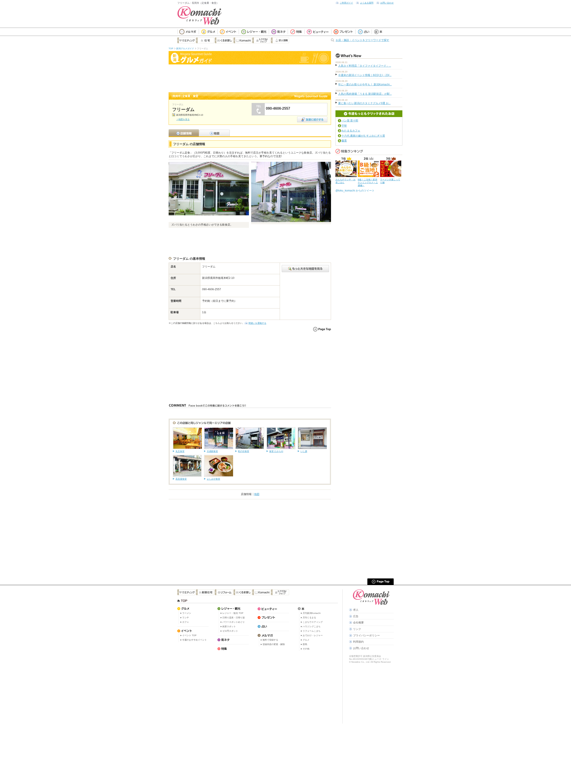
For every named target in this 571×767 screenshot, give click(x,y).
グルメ (306, 640)
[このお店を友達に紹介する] (312, 118)
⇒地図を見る (183, 119)
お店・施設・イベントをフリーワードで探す (362, 40)
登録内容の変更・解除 (274, 644)
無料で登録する (270, 640)
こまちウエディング (313, 622)
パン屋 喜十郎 (349, 120)
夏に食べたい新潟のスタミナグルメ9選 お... (364, 103)
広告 (355, 616)
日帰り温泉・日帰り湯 (233, 617)
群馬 (305, 644)
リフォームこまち (312, 631)
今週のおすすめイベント (194, 640)
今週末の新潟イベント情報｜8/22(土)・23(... (364, 75)
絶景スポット (229, 626)
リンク (357, 629)
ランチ (185, 617)
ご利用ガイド (346, 3)
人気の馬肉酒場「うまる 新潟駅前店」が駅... (365, 93)
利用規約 (358, 641)
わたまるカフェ (350, 130)
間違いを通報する (257, 323)
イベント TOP (189, 635)
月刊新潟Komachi (312, 613)
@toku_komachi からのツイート (354, 190)
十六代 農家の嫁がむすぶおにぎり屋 (363, 135)
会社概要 (358, 622)
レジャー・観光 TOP (232, 613)
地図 (256, 494)
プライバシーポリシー (366, 635)
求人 (355, 609)
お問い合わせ (387, 3)
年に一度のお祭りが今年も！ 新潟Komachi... (365, 84)
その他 (306, 649)
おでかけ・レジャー (313, 635)
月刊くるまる (309, 617)
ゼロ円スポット (230, 631)
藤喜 (344, 140)
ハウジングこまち (312, 626)
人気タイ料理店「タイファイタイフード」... (364, 65)
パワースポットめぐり (233, 622)
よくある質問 (366, 3)
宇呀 (344, 125)
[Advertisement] (250, 78)
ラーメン (186, 613)
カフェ (185, 622)
